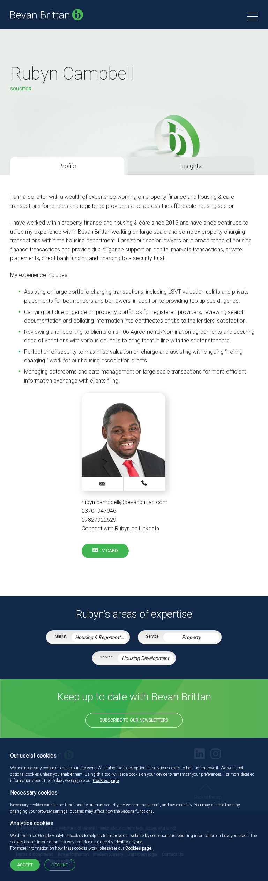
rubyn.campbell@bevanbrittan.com (125, 502)
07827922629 (99, 520)
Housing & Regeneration (101, 637)
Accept (25, 865)
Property (191, 637)
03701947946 (144, 483)
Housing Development (145, 658)
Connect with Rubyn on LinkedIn (120, 528)
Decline (60, 865)
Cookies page (106, 780)
